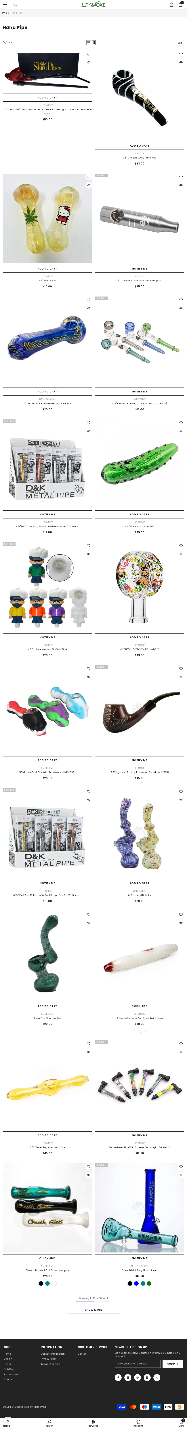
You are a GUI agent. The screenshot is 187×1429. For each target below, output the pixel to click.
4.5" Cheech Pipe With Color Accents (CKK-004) (139, 403)
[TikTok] (147, 1377)
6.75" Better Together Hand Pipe (47, 1147)
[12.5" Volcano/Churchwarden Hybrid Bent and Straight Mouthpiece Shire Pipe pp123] (47, 71)
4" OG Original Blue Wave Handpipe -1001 (47, 403)
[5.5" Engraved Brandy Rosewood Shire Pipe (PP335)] (139, 709)
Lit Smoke (47, 105)
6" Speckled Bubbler (139, 895)
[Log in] (172, 5)
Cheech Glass (139, 1266)
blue (136, 1283)
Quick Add (139, 1006)
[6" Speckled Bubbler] (139, 832)
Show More (93, 1310)
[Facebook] (118, 1377)
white (136, 1031)
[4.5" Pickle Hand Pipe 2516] (139, 464)
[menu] (5, 4)
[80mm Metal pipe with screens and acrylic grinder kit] (139, 1085)
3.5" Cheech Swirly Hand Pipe (139, 157)
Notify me (139, 268)
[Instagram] (127, 1377)
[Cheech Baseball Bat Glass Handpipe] (47, 1207)
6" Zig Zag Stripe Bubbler (47, 1018)
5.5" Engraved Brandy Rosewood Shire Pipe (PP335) (139, 772)
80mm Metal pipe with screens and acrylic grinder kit (139, 1147)
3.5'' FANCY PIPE (47, 280)
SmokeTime (139, 399)
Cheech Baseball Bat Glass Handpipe (47, 1270)
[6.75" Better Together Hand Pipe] (47, 1085)
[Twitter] (156, 1377)
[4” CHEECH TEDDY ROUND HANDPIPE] (139, 587)
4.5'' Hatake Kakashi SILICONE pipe (47, 649)
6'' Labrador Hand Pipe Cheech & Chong (140, 1018)
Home (3, 12)
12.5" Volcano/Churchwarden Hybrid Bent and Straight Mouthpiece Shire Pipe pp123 (47, 111)
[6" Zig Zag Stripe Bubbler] (47, 955)
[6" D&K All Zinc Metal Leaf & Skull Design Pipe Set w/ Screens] (47, 832)
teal (47, 1283)
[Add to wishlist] (88, 54)
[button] (88, 42)
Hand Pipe (16, 12)
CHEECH (139, 153)
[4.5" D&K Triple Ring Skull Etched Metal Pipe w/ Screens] (47, 464)
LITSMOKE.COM (47, 399)
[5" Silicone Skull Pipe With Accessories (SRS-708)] (47, 709)
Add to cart (47, 97)
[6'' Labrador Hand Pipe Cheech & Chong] (139, 955)
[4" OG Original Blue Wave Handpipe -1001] (47, 341)
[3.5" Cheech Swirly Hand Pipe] (139, 95)
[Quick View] (88, 62)
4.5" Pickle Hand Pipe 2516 (139, 526)
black (41, 1283)
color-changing (143, 1031)
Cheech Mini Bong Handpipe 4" (140, 1270)
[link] (49, 1423)
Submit (172, 1364)
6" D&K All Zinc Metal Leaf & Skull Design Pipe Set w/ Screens (47, 895)
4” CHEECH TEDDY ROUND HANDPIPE (139, 649)
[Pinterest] (137, 1377)
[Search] (15, 4)
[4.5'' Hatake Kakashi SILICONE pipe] (47, 587)
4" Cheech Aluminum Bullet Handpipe (139, 280)
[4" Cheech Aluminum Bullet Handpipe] (139, 218)
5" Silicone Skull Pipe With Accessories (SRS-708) (47, 772)
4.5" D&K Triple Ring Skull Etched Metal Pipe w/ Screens (47, 526)
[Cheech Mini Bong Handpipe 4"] (139, 1207)
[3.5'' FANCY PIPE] (47, 218)
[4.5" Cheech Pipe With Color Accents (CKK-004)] (139, 341)
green (149, 1283)
